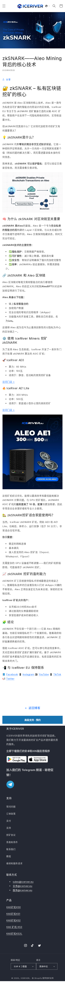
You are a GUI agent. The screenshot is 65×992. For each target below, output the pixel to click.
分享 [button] (8, 79)
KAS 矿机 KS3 (14, 926)
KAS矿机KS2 (13, 920)
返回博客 (34, 708)
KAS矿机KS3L (14, 933)
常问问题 (10, 806)
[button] (3, 6)
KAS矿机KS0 (13, 907)
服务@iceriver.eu (22, 890)
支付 (8, 820)
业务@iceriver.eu (22, 885)
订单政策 (10, 813)
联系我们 (10, 849)
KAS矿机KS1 (13, 913)
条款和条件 (12, 842)
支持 (8, 827)
